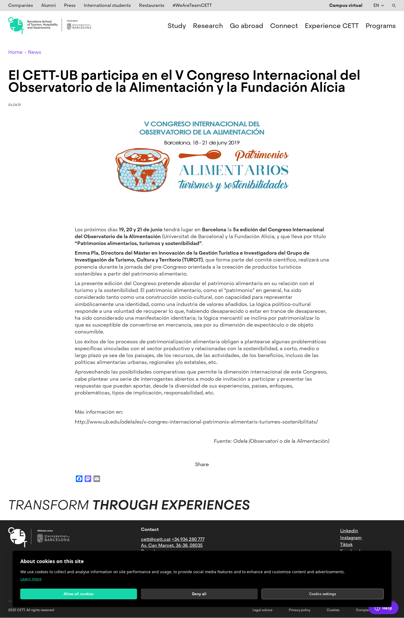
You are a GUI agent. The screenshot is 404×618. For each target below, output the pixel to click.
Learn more (30, 578)
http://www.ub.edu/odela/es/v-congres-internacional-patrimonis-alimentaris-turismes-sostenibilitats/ (196, 422)
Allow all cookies (78, 594)
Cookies (333, 610)
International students (107, 5)
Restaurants (151, 5)
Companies (20, 5)
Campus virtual (346, 5)
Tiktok (346, 544)
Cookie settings (322, 594)
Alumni (48, 5)
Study (177, 26)
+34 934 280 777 (188, 539)
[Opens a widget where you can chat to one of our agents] (383, 608)
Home (15, 52)
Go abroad (246, 26)
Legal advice (262, 610)
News (34, 52)
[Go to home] (49, 25)
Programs (381, 26)
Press (70, 5)
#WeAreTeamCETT (192, 5)
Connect (284, 26)
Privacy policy (299, 610)
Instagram (351, 538)
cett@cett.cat (156, 539)
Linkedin (349, 531)
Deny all (199, 594)
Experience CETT (332, 26)
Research (208, 26)
